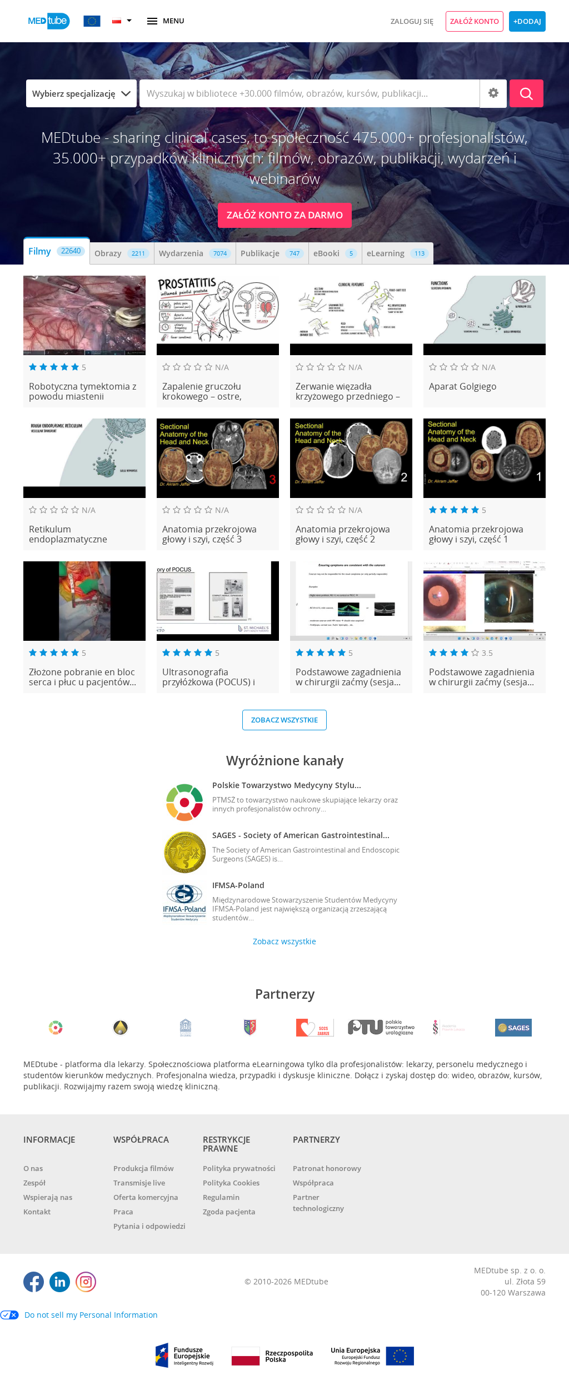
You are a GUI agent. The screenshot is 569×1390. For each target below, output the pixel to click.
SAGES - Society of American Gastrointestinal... (301, 835)
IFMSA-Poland (238, 885)
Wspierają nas (47, 1197)
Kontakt (37, 1212)
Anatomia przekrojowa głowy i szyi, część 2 (343, 534)
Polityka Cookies (231, 1183)
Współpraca (313, 1183)
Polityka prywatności (239, 1168)
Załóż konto (474, 21)
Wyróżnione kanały (284, 760)
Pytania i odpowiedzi (149, 1226)
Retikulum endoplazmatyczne (68, 534)
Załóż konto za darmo (285, 214)
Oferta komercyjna (145, 1197)
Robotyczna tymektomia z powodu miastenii (82, 391)
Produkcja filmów (143, 1168)
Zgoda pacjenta (229, 1212)
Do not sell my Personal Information (91, 1314)
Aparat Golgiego (463, 386)
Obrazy (119, 253)
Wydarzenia (193, 253)
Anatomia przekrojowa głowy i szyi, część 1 (476, 534)
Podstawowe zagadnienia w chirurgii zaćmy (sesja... (348, 677)
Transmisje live (139, 1183)
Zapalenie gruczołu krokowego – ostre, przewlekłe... (202, 391)
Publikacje (270, 253)
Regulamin (221, 1197)
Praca (123, 1212)
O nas (33, 1168)
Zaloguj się (412, 21)
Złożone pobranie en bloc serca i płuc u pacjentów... (82, 677)
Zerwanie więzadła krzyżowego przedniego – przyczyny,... (348, 391)
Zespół (34, 1183)
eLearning (396, 253)
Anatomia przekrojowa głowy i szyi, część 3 (209, 534)
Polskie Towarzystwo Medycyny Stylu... (286, 785)
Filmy (54, 251)
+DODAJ (527, 21)
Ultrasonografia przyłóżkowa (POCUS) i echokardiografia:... (208, 677)
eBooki (333, 253)
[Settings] (493, 93)
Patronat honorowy (327, 1168)
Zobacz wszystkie (284, 720)
